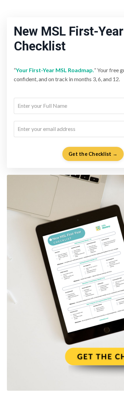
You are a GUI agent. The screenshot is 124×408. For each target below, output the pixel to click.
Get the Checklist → (93, 154)
